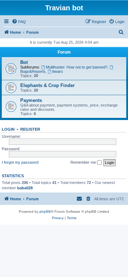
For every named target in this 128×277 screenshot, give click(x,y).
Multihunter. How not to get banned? (76, 67)
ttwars (57, 71)
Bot (24, 62)
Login (8, 129)
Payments (31, 100)
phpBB (45, 211)
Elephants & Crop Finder (47, 85)
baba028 (25, 188)
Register (30, 129)
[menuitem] (19, 21)
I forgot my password (20, 162)
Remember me (83, 162)
